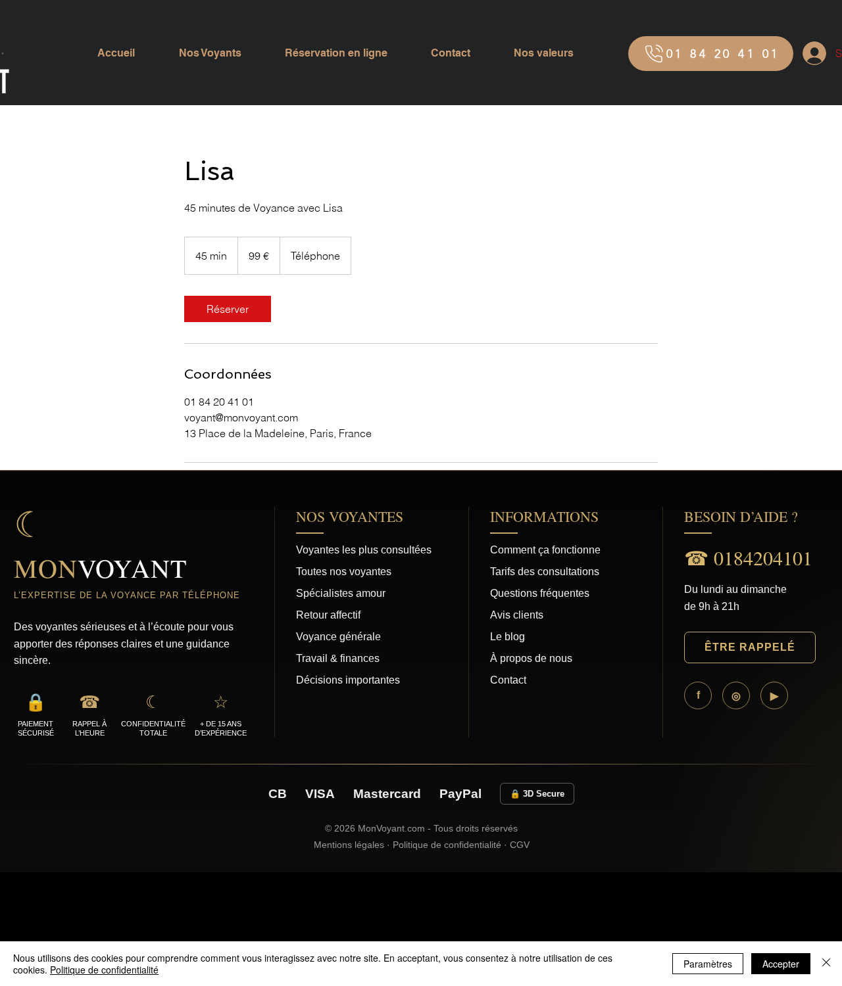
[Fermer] (826, 963)
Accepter (780, 963)
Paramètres (707, 963)
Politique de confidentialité (104, 969)
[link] (227, 309)
